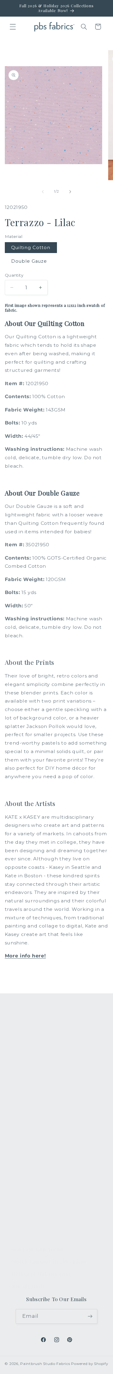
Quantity (14, 275)
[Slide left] (42, 191)
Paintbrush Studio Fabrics (45, 1364)
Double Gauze (29, 261)
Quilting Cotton (31, 247)
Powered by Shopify (89, 1364)
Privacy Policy (28, 1231)
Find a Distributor (33, 1203)
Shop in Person (30, 1092)
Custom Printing (32, 1078)
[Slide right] (70, 191)
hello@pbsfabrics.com (41, 1273)
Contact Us (25, 1146)
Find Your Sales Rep (36, 1175)
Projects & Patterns (35, 1217)
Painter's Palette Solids (40, 1064)
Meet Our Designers (36, 1161)
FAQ (17, 1132)
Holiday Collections (35, 1050)
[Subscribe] (90, 1316)
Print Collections (32, 1036)
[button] (13, 27)
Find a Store (26, 1189)
